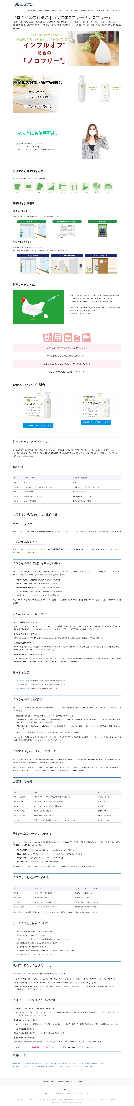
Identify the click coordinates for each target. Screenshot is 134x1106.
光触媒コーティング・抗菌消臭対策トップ (27, 1063)
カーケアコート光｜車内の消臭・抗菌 (57, 1063)
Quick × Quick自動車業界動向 (50, 1099)
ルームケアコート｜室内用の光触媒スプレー (88, 1063)
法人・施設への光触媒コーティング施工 (69, 1067)
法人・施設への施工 (23, 688)
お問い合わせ (89, 1067)
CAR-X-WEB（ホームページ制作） (24, 1099)
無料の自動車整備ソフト (111, 1099)
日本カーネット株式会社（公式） (54, 1093)
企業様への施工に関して (49, 866)
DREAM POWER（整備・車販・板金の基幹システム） (72, 1099)
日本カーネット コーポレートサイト (78, 1093)
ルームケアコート (59, 658)
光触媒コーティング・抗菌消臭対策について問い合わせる (34, 1047)
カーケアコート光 (45, 658)
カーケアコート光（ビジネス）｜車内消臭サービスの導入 (33, 1067)
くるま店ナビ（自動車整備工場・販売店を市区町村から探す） (67, 1102)
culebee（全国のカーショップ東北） (95, 1099)
